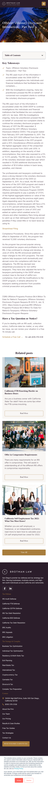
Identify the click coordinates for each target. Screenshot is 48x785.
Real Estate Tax (8, 665)
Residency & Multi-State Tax (13, 656)
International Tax (8, 670)
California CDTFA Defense (12, 608)
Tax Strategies (7, 733)
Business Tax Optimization (12, 646)
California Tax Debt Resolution (13, 623)
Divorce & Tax (7, 684)
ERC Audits (6, 627)
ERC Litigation (7, 637)
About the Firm (8, 709)
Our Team (6, 714)
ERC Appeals (7, 632)
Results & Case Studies (11, 723)
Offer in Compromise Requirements (21, 455)
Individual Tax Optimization (12, 651)
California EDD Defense (11, 618)
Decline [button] (28, 780)
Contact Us (6, 738)
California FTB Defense (11, 604)
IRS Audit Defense (9, 599)
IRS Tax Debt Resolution (11, 613)
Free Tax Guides (8, 728)
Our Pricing (6, 719)
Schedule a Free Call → (12, 337)
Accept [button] (19, 780)
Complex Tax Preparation (12, 689)
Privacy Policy (18, 768)
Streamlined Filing (10, 228)
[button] (42, 55)
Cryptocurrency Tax (10, 675)
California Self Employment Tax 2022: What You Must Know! (22, 519)
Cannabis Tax (7, 679)
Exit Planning (7, 660)
